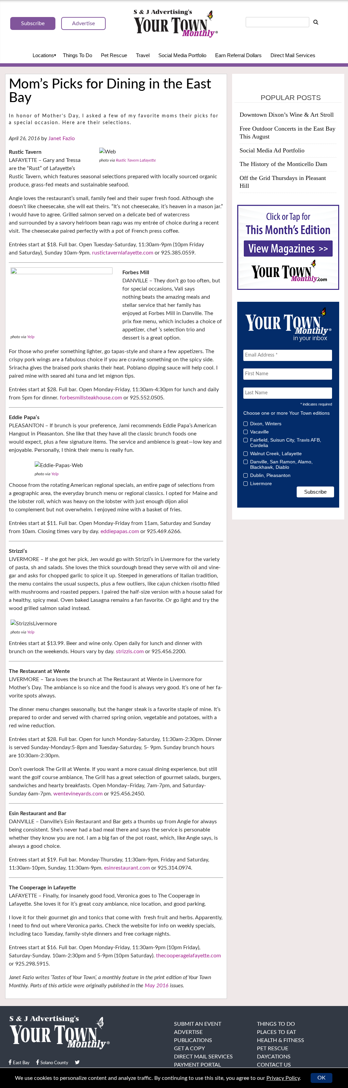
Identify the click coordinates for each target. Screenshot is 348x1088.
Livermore (261, 483)
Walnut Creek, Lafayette (276, 453)
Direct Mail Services (293, 55)
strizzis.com (130, 651)
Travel (143, 55)
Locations (43, 55)
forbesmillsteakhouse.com (91, 397)
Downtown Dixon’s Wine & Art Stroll (287, 114)
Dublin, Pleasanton (270, 475)
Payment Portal (197, 1065)
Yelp (30, 337)
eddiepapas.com (120, 531)
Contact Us (274, 1065)
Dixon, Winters (265, 423)
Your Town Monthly (175, 24)
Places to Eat (276, 1032)
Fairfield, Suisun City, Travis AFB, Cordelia (285, 442)
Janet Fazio (61, 138)
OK (321, 1078)
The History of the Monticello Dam (283, 164)
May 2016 (157, 985)
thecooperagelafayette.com (188, 955)
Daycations (274, 1056)
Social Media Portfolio (182, 55)
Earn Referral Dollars (238, 55)
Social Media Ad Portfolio (272, 150)
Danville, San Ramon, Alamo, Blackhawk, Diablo (281, 464)
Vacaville (259, 431)
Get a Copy (189, 1048)
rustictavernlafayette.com (122, 252)
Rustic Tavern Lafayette (136, 160)
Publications (193, 1040)
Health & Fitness (280, 1040)
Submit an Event (197, 1024)
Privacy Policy (283, 1078)
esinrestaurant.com (127, 868)
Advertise (188, 1032)
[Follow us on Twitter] (77, 1062)
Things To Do (77, 55)
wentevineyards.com (78, 793)
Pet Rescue (114, 55)
